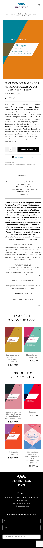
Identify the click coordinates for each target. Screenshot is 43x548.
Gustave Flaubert (30, 164)
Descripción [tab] (23, 175)
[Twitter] (21, 485)
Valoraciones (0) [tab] (23, 306)
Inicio (6, 14)
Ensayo (12, 14)
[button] (13, 339)
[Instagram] (24, 485)
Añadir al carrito (28, 149)
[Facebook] (19, 485)
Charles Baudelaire (15, 164)
